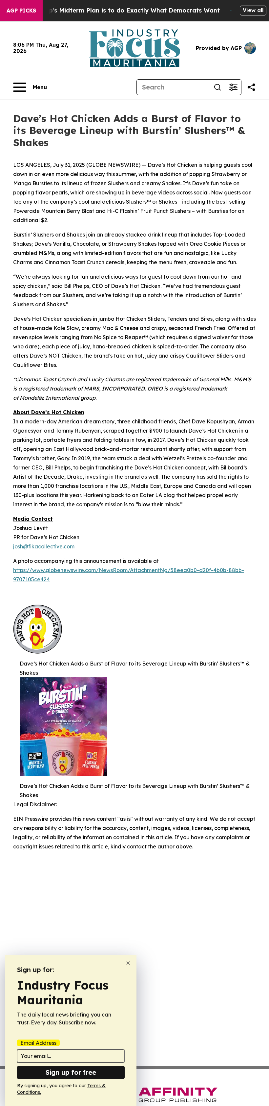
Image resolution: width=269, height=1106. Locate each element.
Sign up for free (71, 1072)
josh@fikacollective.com (43, 546)
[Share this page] (251, 87)
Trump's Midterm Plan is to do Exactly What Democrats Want (126, 10)
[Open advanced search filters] (233, 87)
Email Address (38, 1043)
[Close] (128, 963)
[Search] (217, 87)
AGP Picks (21, 10)
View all (253, 10)
